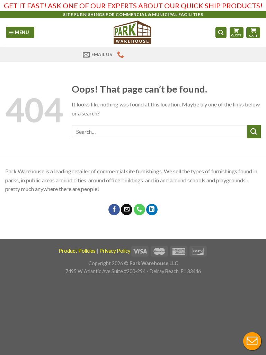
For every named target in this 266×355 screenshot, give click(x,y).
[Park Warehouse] (133, 32)
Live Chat (252, 341)
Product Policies (77, 251)
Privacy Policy (114, 251)
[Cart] (253, 32)
